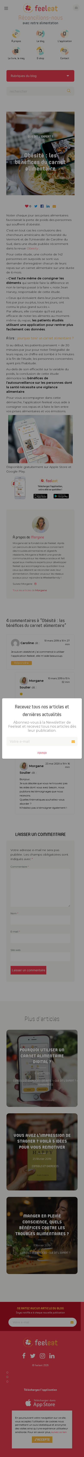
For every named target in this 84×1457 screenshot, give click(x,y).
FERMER (42, 753)
